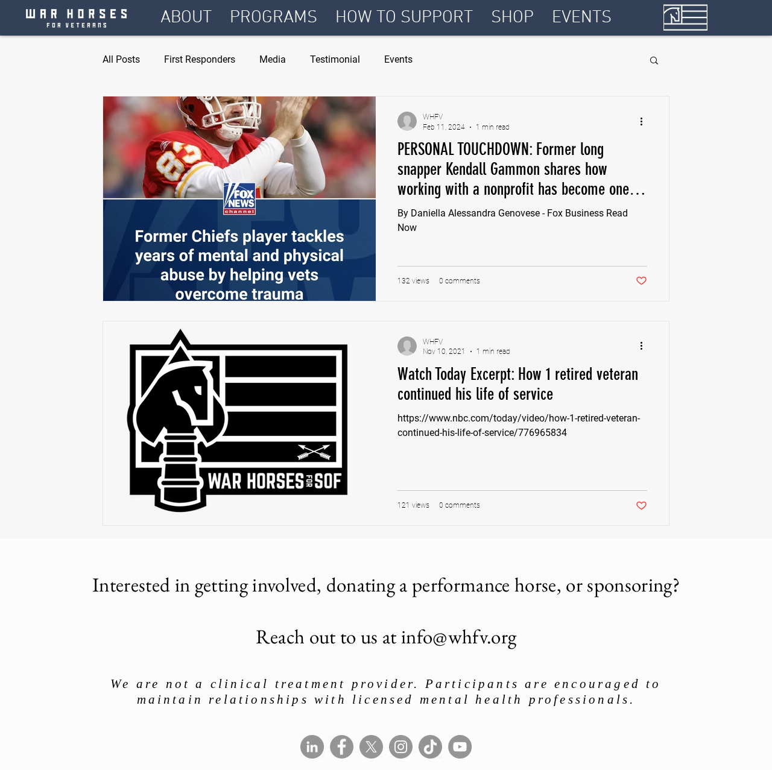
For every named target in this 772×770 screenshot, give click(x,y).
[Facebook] (341, 747)
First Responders (199, 59)
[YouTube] (460, 747)
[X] (371, 747)
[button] (186, 18)
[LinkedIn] (312, 747)
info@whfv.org (458, 636)
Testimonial (335, 59)
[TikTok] (430, 747)
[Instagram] (401, 747)
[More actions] (645, 121)
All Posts (121, 59)
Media (272, 59)
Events (398, 59)
